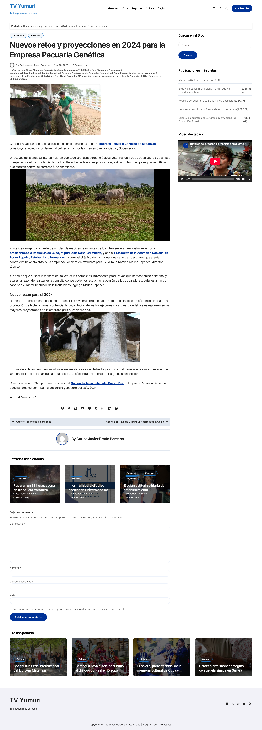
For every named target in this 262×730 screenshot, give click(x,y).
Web (12, 595)
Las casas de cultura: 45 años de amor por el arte (207, 109)
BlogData (148, 724)
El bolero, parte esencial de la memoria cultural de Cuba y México (159, 670)
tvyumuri (131, 478)
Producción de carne (90, 76)
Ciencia (205, 659)
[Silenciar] (243, 178)
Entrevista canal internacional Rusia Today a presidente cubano (204, 90)
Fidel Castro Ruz (87, 70)
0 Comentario (80, 65)
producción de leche (114, 76)
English (162, 8)
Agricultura (19, 70)
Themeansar (165, 724)
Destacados (18, 35)
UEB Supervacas (18, 79)
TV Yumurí (22, 6)
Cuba (125, 8)
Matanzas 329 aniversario (193, 80)
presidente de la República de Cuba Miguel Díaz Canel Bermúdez (43, 76)
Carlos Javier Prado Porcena (100, 439)
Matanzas (113, 8)
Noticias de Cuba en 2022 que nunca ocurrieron (206, 100)
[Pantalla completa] (248, 178)
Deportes (137, 8)
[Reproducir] (182, 178)
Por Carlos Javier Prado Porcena (32, 65)
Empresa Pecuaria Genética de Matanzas (55, 70)
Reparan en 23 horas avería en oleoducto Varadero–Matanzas (34, 489)
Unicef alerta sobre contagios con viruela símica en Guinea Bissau (221, 670)
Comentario (17, 523)
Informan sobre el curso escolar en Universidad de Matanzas (88, 489)
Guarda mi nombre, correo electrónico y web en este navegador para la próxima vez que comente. (69, 609)
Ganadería (103, 70)
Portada (15, 26)
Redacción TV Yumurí (26, 493)
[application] (215, 161)
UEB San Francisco (149, 76)
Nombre (15, 567)
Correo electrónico (21, 581)
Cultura (150, 8)
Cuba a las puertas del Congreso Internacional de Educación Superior (207, 119)
